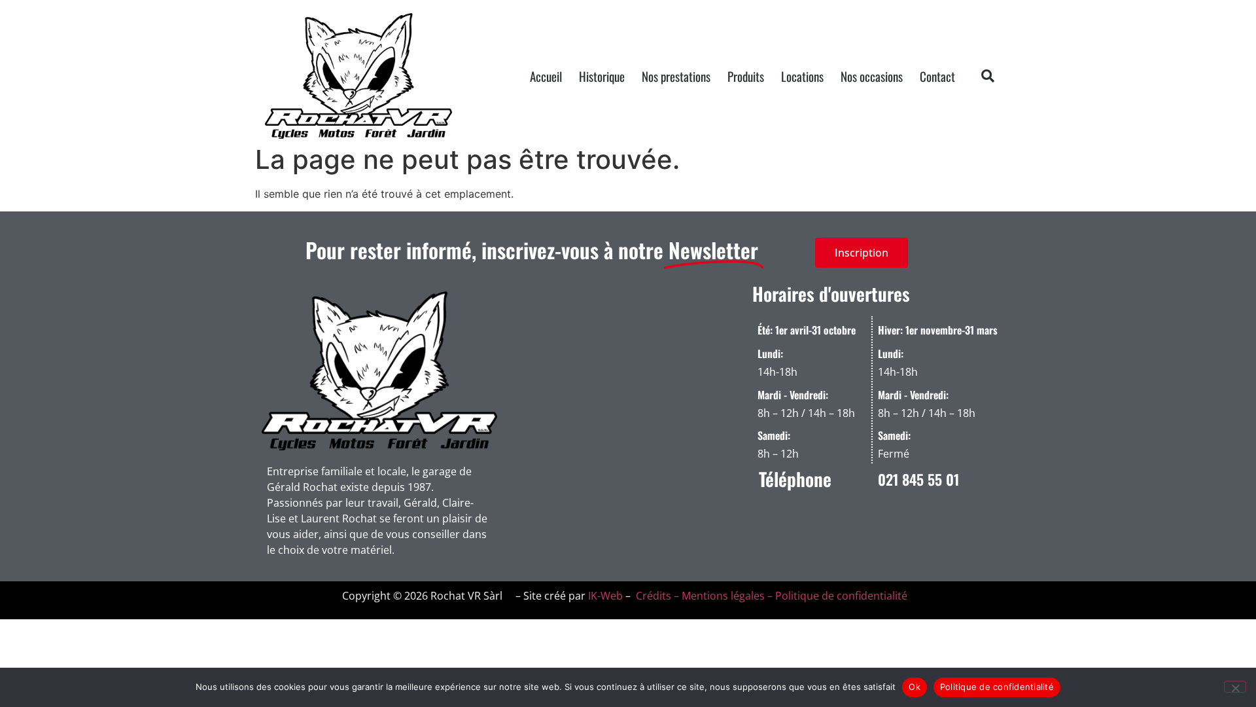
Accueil (546, 76)
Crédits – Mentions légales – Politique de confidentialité (770, 596)
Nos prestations (676, 76)
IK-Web (605, 596)
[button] (988, 76)
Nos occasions (872, 76)
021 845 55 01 (918, 479)
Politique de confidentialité (997, 686)
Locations (802, 76)
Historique (602, 76)
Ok (914, 686)
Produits (745, 76)
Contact (937, 76)
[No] (1235, 687)
